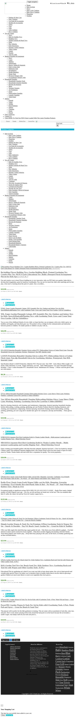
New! (10, 35)
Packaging (65, 672)
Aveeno (70, 647)
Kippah (11, 100)
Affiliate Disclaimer (15, 646)
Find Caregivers (10, 114)
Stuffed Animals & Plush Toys (18, 40)
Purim (10, 111)
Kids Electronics (14, 46)
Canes (10, 60)
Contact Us (8, 116)
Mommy (61, 667)
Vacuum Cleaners (14, 88)
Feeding (29, 16)
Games (11, 51)
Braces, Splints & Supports (17, 65)
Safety (10, 24)
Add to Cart (10, 303)
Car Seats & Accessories (16, 21)
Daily (64, 661)
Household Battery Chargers (17, 245)
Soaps (10, 91)
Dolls (10, 42)
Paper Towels (13, 236)
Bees (63, 653)
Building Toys (13, 39)
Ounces (66, 669)
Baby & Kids (31, 7)
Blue (68, 653)
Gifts (10, 28)
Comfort (58, 658)
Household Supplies (11, 79)
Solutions (70, 680)
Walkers (11, 61)
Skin (57, 680)
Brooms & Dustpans (15, 84)
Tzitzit (10, 102)
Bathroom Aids (13, 69)
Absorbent (63, 647)
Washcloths (59, 688)
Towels (67, 682)
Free (57, 664)
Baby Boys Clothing (33, 12)
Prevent (58, 675)
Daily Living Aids (14, 67)
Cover (58, 661)
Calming (63, 656)
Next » (17, 640)
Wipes (58, 690)
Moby (56, 667)
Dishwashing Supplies (15, 93)
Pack (58, 671)
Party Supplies (13, 192)
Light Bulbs (12, 246)
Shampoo (67, 677)
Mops (10, 86)
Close (3, 715)
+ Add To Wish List (6, 299)
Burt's (57, 656)
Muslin (68, 667)
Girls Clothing (13, 30)
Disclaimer (13, 656)
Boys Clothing (13, 32)
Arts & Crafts (13, 54)
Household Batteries (15, 243)
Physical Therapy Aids (16, 76)
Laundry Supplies (14, 95)
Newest (8, 121)
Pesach (11, 113)
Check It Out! (10, 305)
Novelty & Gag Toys (15, 188)
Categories (13, 651)
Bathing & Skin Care (15, 17)
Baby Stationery (14, 155)
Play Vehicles (13, 44)
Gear (10, 26)
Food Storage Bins (14, 241)
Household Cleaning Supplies (18, 83)
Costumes (12, 181)
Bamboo (65, 650)
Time (61, 682)
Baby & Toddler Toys (15, 37)
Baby (58, 649)
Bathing (58, 653)
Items (67, 664)
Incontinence (13, 70)
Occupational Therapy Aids (17, 77)
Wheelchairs (12, 63)
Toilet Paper (12, 97)
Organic (59, 669)
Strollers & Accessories (16, 23)
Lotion (71, 664)
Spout (57, 682)
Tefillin (11, 104)
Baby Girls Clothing (33, 10)
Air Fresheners (13, 90)
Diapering (12, 139)
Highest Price (22, 121)
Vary (66, 685)
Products (64, 675)
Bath (71, 650)
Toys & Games (9, 33)
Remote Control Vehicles (16, 47)
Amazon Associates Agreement (15, 649)
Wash (71, 685)
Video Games (13, 49)
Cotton (66, 658)
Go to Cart (9, 715)
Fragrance (70, 661)
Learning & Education (15, 186)
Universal (59, 685)
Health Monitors (14, 72)
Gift (62, 664)
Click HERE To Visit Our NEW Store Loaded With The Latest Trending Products (30, 118)
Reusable (59, 677)
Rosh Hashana (13, 106)
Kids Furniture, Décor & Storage (19, 190)
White (67, 687)
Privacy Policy (14, 657)
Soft (65, 679)
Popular (14, 121)
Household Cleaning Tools (17, 81)
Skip (61, 680)
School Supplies (14, 193)
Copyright (13, 654)
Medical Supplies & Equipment (14, 56)
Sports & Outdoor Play (16, 185)
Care (69, 656)
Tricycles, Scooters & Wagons (18, 183)
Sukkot (11, 107)
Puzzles (11, 53)
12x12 (57, 647)
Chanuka (11, 109)
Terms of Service (14, 659)
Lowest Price (31, 121)
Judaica (7, 98)
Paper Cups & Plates (15, 238)
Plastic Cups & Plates (15, 239)
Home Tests (12, 74)
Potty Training (13, 19)
